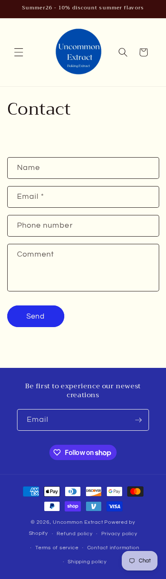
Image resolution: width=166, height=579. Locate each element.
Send (35, 316)
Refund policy (74, 534)
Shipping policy (87, 562)
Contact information (113, 548)
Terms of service (56, 548)
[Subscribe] (138, 420)
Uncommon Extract (78, 522)
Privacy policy (119, 534)
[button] (19, 52)
